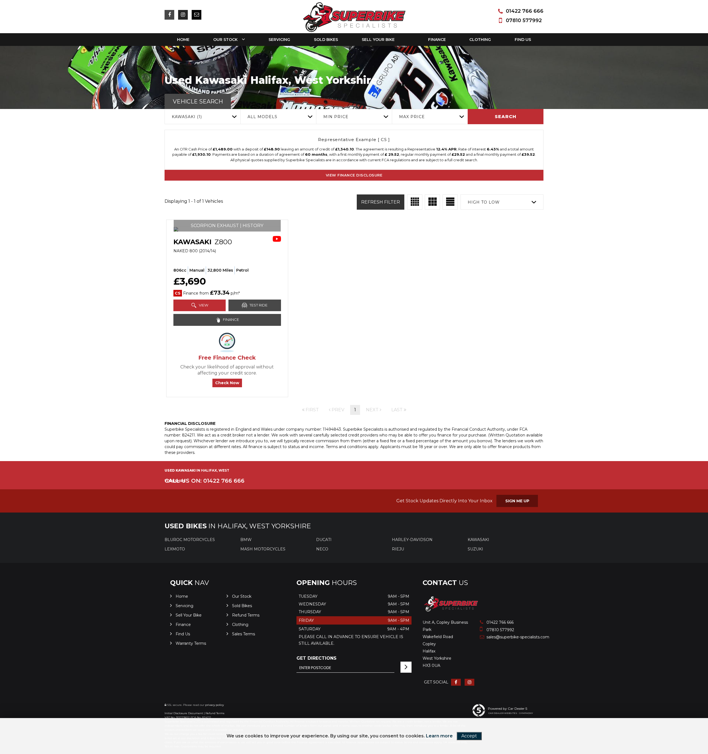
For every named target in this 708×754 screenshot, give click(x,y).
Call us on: (204, 480)
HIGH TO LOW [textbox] (484, 202)
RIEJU (398, 549)
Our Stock (225, 39)
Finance (437, 39)
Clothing (480, 39)
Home (183, 39)
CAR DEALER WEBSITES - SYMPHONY (510, 713)
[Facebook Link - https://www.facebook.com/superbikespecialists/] (169, 15)
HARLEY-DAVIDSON (412, 539)
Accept (469, 736)
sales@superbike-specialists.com (505, 637)
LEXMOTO (175, 549)
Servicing (279, 39)
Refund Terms (245, 615)
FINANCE (230, 319)
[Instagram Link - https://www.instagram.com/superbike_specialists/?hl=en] (183, 15)
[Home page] (354, 17)
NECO (322, 549)
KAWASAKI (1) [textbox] (187, 116)
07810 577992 (524, 20)
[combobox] (202, 116)
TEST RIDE (258, 305)
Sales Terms (243, 633)
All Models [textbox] (262, 116)
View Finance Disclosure (354, 175)
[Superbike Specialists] (451, 610)
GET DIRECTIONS (316, 658)
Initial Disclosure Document (184, 713)
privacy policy (214, 705)
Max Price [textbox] (412, 116)
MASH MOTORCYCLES (262, 549)
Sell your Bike (378, 39)
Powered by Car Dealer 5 (507, 708)
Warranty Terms (191, 643)
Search (505, 116)
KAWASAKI (478, 539)
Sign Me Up (517, 500)
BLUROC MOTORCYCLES (190, 539)
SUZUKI (475, 549)
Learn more (439, 736)
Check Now (227, 382)
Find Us (523, 39)
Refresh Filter (380, 202)
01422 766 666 (524, 11)
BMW (246, 539)
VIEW (203, 305)
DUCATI (324, 539)
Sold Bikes (326, 39)
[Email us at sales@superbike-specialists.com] (196, 15)
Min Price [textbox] (335, 116)
